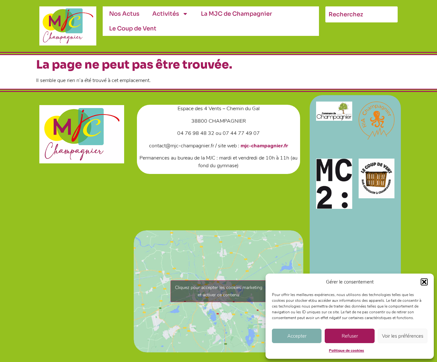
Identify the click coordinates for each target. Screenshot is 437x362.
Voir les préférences (402, 336)
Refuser (350, 336)
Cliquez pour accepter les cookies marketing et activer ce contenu (218, 291)
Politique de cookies (346, 350)
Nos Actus (124, 13)
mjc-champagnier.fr (264, 145)
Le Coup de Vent (132, 28)
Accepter (296, 336)
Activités (165, 13)
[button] (424, 282)
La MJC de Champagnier (236, 13)
